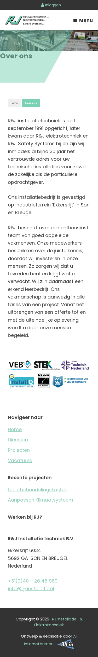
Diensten (18, 439)
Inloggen (52, 5)
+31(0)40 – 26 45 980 (32, 581)
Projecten (19, 450)
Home (14, 103)
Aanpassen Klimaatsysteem (40, 500)
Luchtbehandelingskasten (37, 489)
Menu (86, 20)
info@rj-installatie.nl (31, 588)
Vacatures (20, 460)
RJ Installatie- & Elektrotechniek (58, 622)
